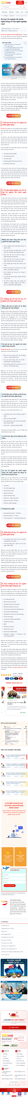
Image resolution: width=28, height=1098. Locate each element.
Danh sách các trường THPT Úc (8, 946)
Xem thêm (21, 712)
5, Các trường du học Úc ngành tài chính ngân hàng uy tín (13, 58)
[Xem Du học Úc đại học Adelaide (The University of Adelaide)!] (3, 775)
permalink (12, 894)
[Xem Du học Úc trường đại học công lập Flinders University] (3, 766)
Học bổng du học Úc (20, 1071)
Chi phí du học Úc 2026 (6, 943)
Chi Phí (17, 12)
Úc (19, 756)
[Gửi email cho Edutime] (15, 1084)
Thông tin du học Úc (12, 30)
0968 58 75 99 (21, 1040)
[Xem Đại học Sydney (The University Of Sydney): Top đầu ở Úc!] (3, 784)
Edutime (6, 15)
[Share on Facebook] (7, 678)
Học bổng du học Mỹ (7, 1075)
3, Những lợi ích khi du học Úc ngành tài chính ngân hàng (14, 51)
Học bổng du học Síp (8, 1078)
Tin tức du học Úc (5, 954)
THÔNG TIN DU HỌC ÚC (14, 683)
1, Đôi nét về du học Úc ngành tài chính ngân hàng (12, 45)
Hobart (8, 792)
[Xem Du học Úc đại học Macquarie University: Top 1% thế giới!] (3, 757)
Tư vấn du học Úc (5, 925)
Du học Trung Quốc (21, 1063)
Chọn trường (19, 1053)
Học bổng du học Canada (7, 1072)
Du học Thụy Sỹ (20, 1060)
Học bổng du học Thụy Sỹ (21, 1076)
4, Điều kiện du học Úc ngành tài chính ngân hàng (13, 54)
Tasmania (22, 792)
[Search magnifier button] (24, 7)
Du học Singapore (21, 1065)
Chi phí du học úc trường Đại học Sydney (16, 703)
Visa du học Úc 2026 (6, 940)
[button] (26, 2)
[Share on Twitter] (12, 678)
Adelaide (9, 765)
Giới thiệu (5, 1053)
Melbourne (14, 774)
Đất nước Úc (4, 931)
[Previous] (3, 701)
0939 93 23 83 (21, 1037)
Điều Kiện (11, 12)
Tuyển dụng (5, 1058)
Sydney (8, 756)
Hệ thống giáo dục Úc (6, 934)
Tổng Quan (4, 12)
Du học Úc (12, 15)
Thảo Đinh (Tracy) (7, 28)
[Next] (24, 701)
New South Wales (14, 756)
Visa (22, 12)
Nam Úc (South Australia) (20, 765)
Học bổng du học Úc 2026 (7, 937)
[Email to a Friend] (16, 678)
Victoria (26, 792)
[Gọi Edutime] (18, 1084)
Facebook (5, 1065)
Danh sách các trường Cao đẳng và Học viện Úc (12, 951)
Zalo (12, 1084)
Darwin (13, 765)
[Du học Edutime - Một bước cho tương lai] (6, 2)
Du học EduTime (18, 1089)
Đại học (8, 758)
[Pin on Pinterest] (21, 678)
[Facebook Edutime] (10, 1084)
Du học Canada (20, 1056)
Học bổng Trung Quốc (21, 1078)
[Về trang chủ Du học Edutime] (7, 1036)
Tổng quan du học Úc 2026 (7, 928)
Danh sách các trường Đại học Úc (9, 948)
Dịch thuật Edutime (7, 1063)
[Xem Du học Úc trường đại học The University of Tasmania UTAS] (3, 793)
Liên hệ (4, 1056)
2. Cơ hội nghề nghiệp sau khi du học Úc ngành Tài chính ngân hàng (14, 48)
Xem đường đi (6, 1060)
